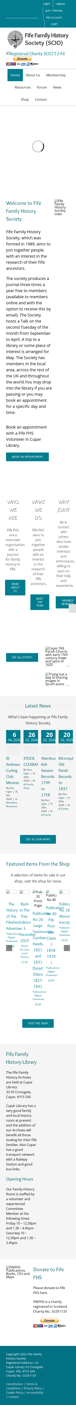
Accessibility (35, 1392)
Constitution (14, 1384)
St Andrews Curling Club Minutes (13, 770)
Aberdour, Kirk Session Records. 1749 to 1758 (49, 776)
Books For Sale (24, 947)
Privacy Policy (33, 1388)
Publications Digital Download (13, 937)
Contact (14, 1397)
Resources (12, 806)
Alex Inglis (10, 789)
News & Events (31, 782)
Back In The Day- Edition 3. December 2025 (27, 922)
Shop (26, 788)
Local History (25, 955)
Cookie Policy (15, 1392)
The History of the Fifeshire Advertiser (14, 916)
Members (11, 802)
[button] (54, 99)
